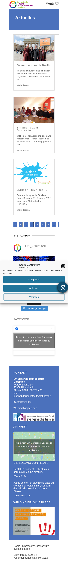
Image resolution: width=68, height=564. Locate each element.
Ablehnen (34, 288)
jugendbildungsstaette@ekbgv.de (32, 396)
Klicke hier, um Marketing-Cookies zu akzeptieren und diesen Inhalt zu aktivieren (34, 340)
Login (27, 548)
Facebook (21, 319)
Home (16, 546)
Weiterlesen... (24, 85)
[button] (63, 266)
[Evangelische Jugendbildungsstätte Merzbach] (22, 8)
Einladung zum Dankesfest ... (27, 129)
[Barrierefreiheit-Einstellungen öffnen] (63, 287)
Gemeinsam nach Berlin (34, 65)
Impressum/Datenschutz (35, 546)
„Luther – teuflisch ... (32, 190)
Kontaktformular (22, 402)
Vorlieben (34, 297)
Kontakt (18, 548)
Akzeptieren (34, 279)
